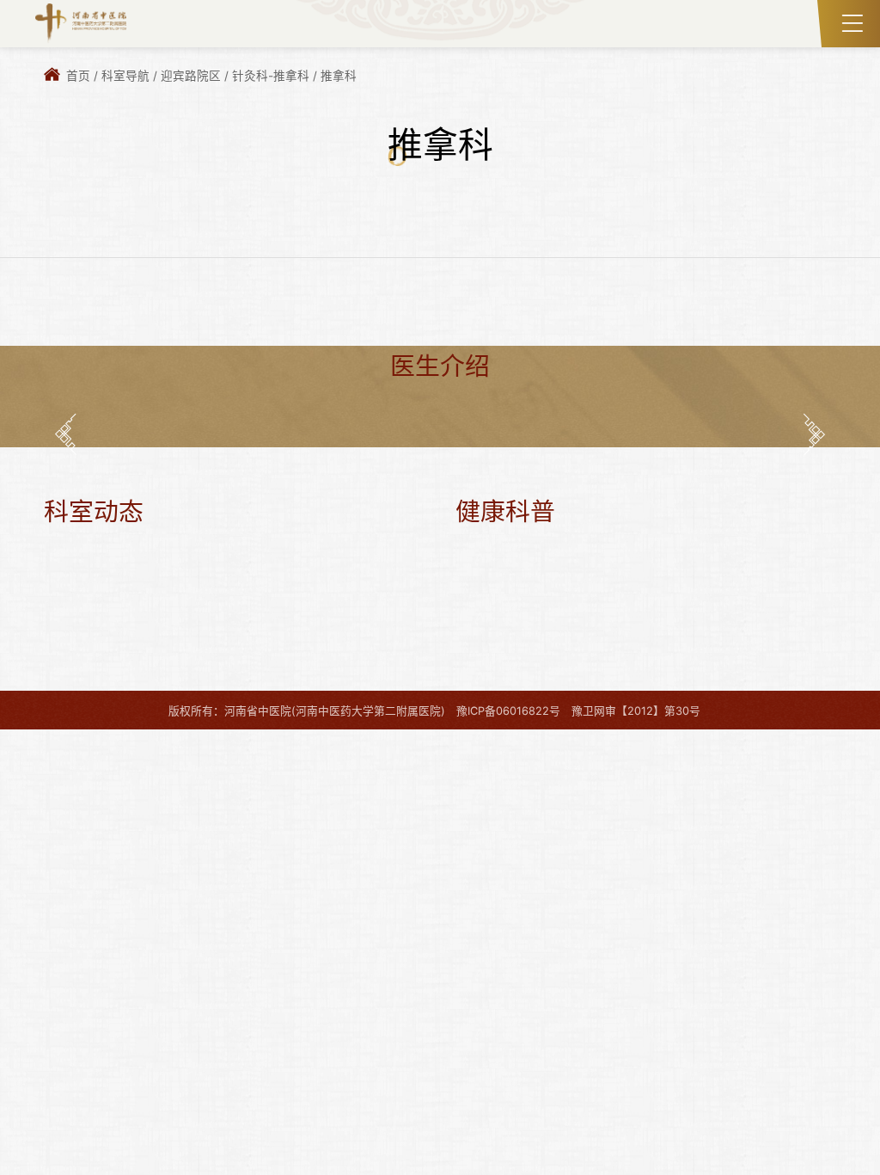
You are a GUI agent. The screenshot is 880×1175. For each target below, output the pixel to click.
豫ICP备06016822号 (508, 710)
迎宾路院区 (191, 76)
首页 (78, 76)
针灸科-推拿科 (270, 76)
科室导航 (125, 76)
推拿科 (339, 76)
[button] (66, 434)
